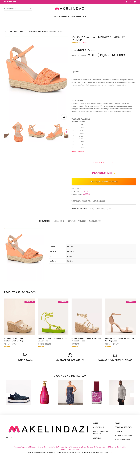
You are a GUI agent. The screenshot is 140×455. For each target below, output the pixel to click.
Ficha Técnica (44, 221)
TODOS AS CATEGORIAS (61, 16)
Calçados (13, 32)
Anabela (22, 32)
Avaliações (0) (59, 221)
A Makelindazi (98, 427)
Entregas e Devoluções (77, 221)
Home (6, 32)
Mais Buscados (95, 221)
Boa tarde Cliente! (10, 2)
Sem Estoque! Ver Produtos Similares (104, 182)
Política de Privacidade (124, 435)
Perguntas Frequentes (82, 201)
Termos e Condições (122, 440)
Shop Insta (97, 438)
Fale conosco (100, 201)
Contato (118, 431)
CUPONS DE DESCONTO (78, 16)
